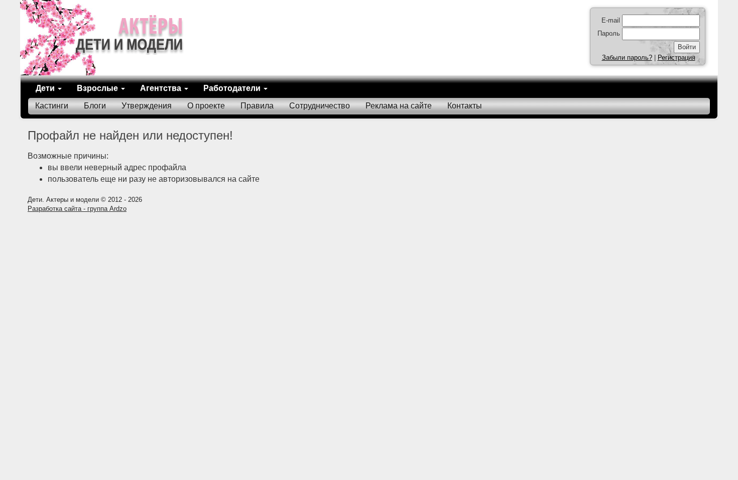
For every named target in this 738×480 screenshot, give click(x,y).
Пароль (608, 33)
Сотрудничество (319, 105)
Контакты (464, 105)
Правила (257, 105)
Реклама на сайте (398, 105)
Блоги (95, 105)
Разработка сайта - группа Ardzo (77, 208)
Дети (46, 88)
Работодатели (233, 88)
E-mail (610, 20)
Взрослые (98, 88)
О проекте (206, 105)
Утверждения (146, 105)
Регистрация (676, 57)
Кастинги (51, 105)
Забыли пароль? (627, 57)
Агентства (161, 88)
